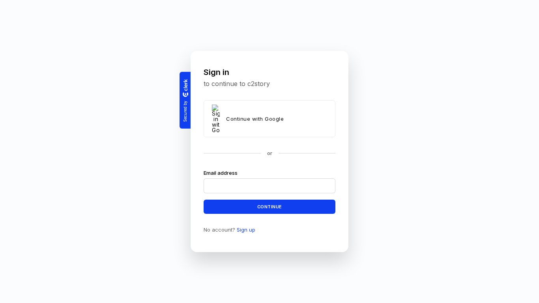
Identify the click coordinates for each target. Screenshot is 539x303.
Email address (221, 173)
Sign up (246, 229)
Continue (269, 206)
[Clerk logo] (185, 88)
